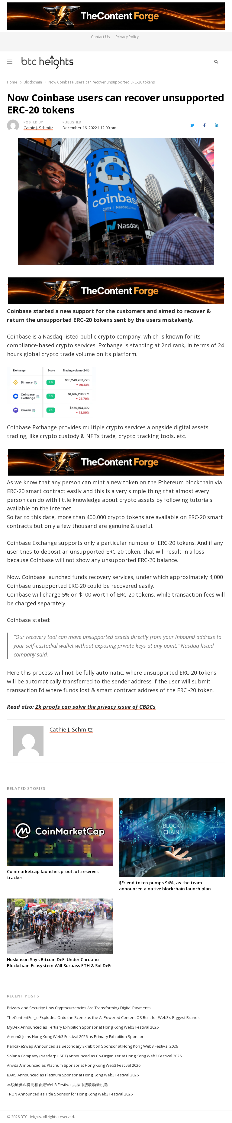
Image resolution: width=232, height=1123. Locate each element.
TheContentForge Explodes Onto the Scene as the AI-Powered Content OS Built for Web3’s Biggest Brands (103, 1017)
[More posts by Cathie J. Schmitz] (13, 123)
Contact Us (100, 36)
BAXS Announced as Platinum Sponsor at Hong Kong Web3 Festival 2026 (73, 1075)
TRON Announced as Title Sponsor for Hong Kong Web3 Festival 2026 (70, 1094)
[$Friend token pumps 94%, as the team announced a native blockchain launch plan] (172, 801)
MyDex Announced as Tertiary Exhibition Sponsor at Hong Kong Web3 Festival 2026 (83, 1027)
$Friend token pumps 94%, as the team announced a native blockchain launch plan (165, 886)
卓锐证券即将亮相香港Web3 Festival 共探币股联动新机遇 (57, 1084)
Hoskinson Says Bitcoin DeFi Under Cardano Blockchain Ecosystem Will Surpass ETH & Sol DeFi (59, 962)
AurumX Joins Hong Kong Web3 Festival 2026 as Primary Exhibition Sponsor (75, 1036)
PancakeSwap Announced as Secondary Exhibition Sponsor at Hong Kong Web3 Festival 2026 (92, 1046)
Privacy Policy (127, 36)
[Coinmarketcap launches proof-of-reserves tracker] (60, 801)
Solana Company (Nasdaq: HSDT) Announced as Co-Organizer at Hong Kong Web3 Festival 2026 (94, 1056)
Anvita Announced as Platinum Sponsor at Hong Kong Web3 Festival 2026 (73, 1065)
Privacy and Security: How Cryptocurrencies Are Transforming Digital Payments (79, 1007)
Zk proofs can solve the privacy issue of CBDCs (95, 706)
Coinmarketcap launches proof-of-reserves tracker (52, 874)
